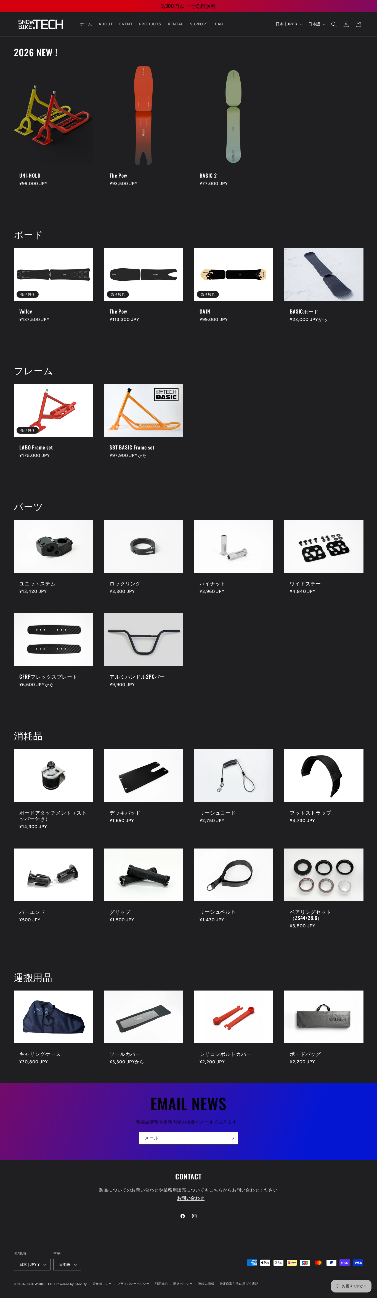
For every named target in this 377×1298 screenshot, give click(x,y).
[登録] (232, 1138)
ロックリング (125, 583)
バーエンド (32, 912)
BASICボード (304, 311)
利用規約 (161, 1284)
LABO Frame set (36, 447)
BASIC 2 (208, 175)
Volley (25, 311)
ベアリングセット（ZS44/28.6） (310, 915)
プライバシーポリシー (133, 1284)
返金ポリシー (102, 1284)
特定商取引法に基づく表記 (239, 1284)
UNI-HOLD (30, 175)
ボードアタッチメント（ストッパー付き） (53, 815)
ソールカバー (125, 1054)
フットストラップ (310, 812)
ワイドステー (305, 583)
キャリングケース (40, 1054)
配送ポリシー (183, 1284)
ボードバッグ (305, 1054)
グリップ (120, 912)
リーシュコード (218, 812)
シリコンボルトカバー (225, 1054)
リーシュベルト (218, 912)
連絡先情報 (206, 1284)
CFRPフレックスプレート (48, 676)
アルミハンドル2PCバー (137, 676)
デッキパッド (125, 812)
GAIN (205, 311)
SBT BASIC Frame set (132, 447)
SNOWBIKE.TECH (41, 1284)
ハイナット (212, 583)
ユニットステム (37, 583)
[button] (334, 24)
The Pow (118, 175)
